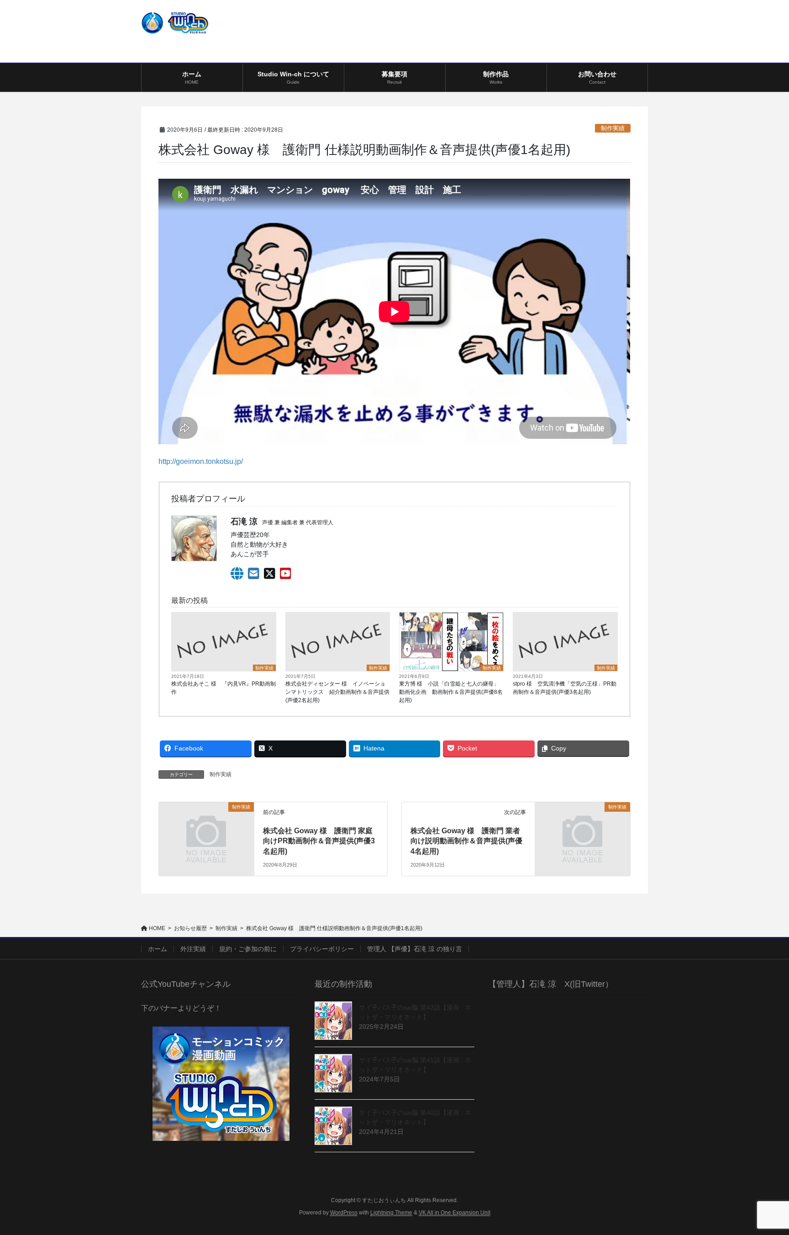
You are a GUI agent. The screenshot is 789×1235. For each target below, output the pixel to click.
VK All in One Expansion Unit (454, 1212)
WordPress (344, 1212)
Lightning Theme (391, 1212)
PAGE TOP (762, 1190)
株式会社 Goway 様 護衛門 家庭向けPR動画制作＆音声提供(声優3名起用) (319, 841)
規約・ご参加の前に (248, 949)
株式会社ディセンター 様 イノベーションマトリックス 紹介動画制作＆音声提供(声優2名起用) (337, 692)
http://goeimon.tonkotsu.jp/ (200, 461)
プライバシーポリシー (322, 949)
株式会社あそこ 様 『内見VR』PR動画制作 (223, 688)
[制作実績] (206, 831)
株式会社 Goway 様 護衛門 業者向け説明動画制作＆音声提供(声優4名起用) (466, 841)
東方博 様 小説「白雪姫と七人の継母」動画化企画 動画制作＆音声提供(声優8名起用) (451, 692)
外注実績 (193, 949)
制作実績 (613, 128)
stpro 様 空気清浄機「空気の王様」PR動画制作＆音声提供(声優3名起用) (564, 688)
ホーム (157, 949)
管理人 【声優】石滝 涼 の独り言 (414, 949)
